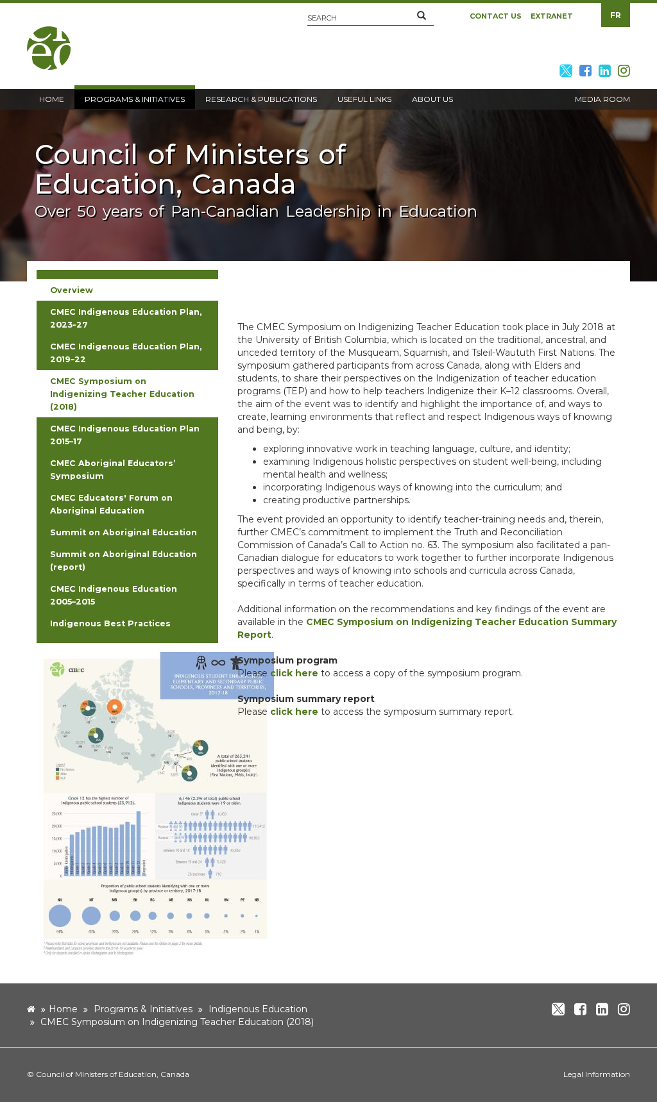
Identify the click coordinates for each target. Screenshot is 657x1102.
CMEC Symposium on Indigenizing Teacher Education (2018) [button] (122, 394)
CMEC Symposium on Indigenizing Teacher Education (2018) (177, 1022)
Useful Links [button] (364, 99)
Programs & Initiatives (143, 1009)
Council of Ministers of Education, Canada (112, 1074)
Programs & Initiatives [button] (135, 99)
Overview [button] (71, 290)
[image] (155, 804)
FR (615, 15)
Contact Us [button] (496, 16)
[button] (421, 16)
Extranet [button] (552, 16)
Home (63, 1009)
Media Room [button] (602, 99)
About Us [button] (432, 99)
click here (294, 673)
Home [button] (51, 99)
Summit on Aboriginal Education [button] (123, 532)
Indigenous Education (258, 1009)
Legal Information (596, 1074)
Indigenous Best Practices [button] (110, 623)
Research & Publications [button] (261, 99)
